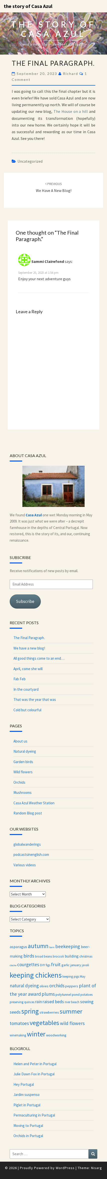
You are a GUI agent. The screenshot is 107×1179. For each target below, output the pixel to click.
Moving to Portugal (28, 1125)
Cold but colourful (27, 710)
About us (20, 741)
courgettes (28, 964)
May (82, 976)
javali (85, 965)
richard (70, 73)
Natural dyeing (24, 751)
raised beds (53, 1001)
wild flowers (72, 1023)
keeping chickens (36, 975)
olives (44, 986)
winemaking (18, 1035)
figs (48, 965)
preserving (16, 1002)
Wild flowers (23, 772)
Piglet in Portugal (26, 1105)
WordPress (65, 1168)
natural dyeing (24, 986)
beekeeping (67, 946)
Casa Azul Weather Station (33, 803)
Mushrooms (22, 792)
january (75, 965)
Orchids (19, 782)
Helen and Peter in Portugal (34, 1063)
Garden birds (23, 761)
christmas (85, 956)
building (72, 956)
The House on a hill (71, 111)
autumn (38, 946)
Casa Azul (34, 515)
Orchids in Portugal (28, 1135)
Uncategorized (30, 161)
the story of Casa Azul (28, 6)
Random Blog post (27, 813)
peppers (71, 986)
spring (30, 1011)
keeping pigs (70, 976)
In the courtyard (26, 689)
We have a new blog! (29, 648)
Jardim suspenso (26, 1094)
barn (51, 947)
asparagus (18, 946)
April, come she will (28, 668)
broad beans (43, 956)
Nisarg (96, 1168)
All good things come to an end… (38, 658)
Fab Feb (19, 679)
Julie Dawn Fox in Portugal (33, 1074)
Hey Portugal (23, 1084)
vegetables (44, 1023)
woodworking (56, 1035)
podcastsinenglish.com (31, 854)
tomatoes (19, 1023)
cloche (13, 965)
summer (71, 1011)
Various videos (24, 865)
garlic (65, 965)
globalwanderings (27, 844)
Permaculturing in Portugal (34, 1115)
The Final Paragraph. (29, 637)
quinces (29, 1002)
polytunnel (63, 994)
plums (48, 994)
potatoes (86, 994)
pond (76, 994)
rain (38, 1001)
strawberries (49, 1012)
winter (36, 1034)
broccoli (58, 956)
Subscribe (25, 601)
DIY (42, 965)
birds (28, 956)
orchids (56, 985)
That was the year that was (34, 699)
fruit (56, 964)
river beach (72, 1002)
